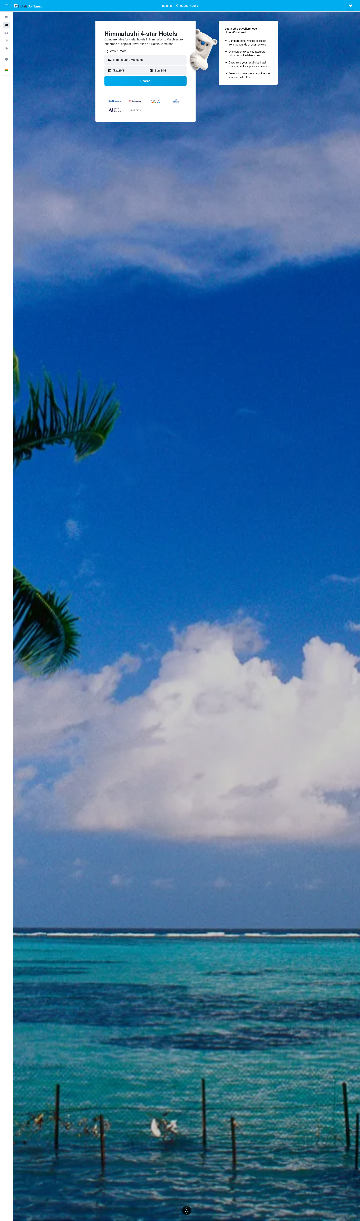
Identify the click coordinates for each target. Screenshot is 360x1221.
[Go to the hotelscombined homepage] (28, 5)
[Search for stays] (6, 25)
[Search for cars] (6, 33)
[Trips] (6, 59)
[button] (6, 6)
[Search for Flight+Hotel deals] (6, 41)
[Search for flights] (6, 17)
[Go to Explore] (6, 48)
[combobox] (117, 51)
